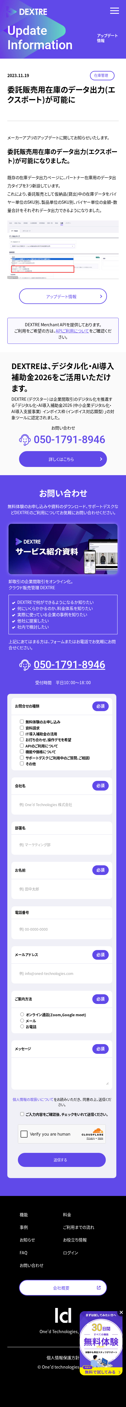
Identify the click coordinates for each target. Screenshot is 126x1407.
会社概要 (61, 1288)
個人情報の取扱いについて (33, 1099)
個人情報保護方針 (63, 1357)
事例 (24, 1227)
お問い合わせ (31, 1265)
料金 (67, 1214)
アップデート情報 (61, 296)
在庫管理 (101, 75)
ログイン (70, 1252)
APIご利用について (72, 331)
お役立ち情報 (75, 1240)
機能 (24, 1214)
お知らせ (27, 1240)
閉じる (121, 1312)
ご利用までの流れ (78, 1227)
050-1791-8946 (69, 440)
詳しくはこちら (61, 459)
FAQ (23, 1252)
